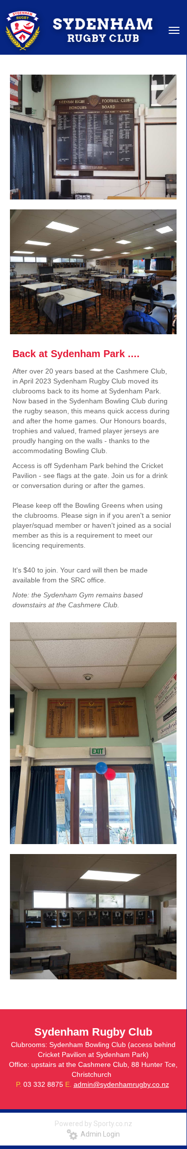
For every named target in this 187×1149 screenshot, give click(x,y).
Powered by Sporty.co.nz (93, 1124)
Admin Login (99, 1134)
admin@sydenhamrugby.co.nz (121, 1084)
